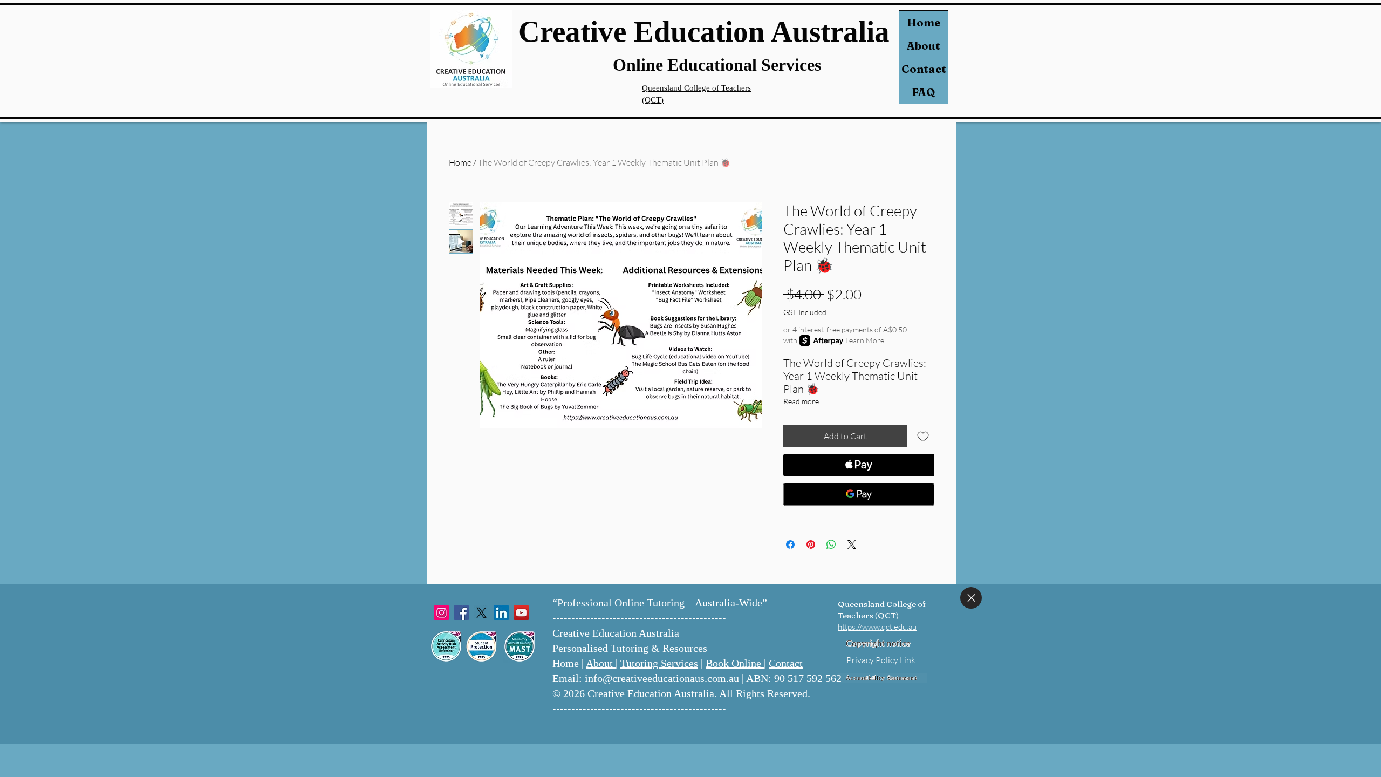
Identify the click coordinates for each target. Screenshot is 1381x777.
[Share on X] (851, 544)
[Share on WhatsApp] (831, 544)
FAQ (923, 92)
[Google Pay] (858, 494)
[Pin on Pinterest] (810, 544)
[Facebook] (461, 612)
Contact (923, 69)
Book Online (735, 663)
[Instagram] (441, 612)
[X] (481, 612)
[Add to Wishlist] (923, 436)
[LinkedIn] (501, 612)
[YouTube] (521, 612)
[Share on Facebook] (790, 544)
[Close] (971, 598)
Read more (801, 401)
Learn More (864, 340)
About (923, 45)
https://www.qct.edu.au (877, 627)
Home (923, 22)
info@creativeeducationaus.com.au (662, 678)
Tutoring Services (659, 663)
